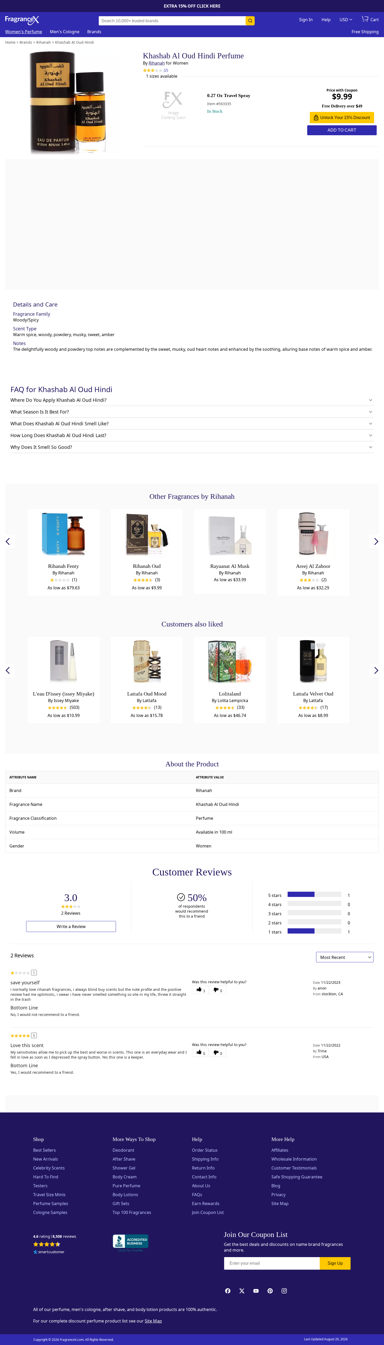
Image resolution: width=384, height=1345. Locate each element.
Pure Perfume (126, 1186)
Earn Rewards (205, 1203)
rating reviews (54, 1236)
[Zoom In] (310, 520)
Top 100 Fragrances (132, 1212)
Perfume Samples (50, 1203)
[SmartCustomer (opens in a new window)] (49, 1252)
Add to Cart (342, 130)
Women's (23, 32)
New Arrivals (45, 1159)
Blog (275, 1186)
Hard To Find (45, 1177)
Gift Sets (121, 1203)
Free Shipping (365, 32)
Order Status (205, 1150)
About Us (201, 1186)
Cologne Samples (50, 1212)
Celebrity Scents (49, 1168)
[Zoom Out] (310, 536)
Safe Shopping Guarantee (296, 1177)
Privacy (278, 1194)
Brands (94, 32)
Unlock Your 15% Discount (345, 117)
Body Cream (125, 1177)
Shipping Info (205, 1159)
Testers (40, 1186)
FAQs (197, 1194)
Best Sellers (44, 1150)
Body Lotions (125, 1194)
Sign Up (335, 1263)
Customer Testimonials (294, 1168)
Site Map (280, 1203)
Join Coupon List (208, 1212)
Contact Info (204, 1177)
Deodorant (123, 1150)
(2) (166, 69)
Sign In (306, 19)
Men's (64, 32)
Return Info (203, 1168)
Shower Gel (124, 1168)
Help (326, 19)
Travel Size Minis (49, 1194)
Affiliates (279, 1150)
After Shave (124, 1159)
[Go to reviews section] (149, 70)
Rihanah (157, 63)
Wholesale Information (294, 1159)
